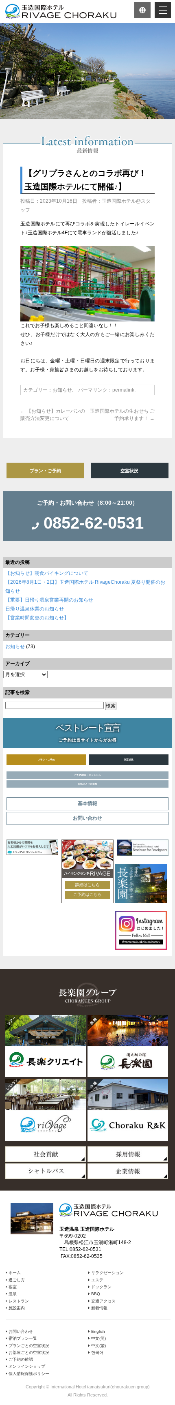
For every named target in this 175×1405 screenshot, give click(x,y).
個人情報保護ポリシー (28, 1373)
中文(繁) (98, 1345)
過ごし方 (16, 1280)
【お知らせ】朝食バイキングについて (46, 573)
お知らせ (62, 390)
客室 (12, 1287)
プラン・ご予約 (45, 470)
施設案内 (16, 1308)
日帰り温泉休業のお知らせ (34, 609)
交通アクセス (103, 1301)
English (97, 1331)
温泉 (12, 1293)
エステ (96, 1280)
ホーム (14, 1272)
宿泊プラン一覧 (22, 1338)
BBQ (95, 1293)
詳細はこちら (87, 884)
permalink (123, 390)
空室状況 (129, 470)
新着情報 (98, 1308)
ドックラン (101, 1287)
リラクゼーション (107, 1272)
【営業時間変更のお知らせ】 (37, 618)
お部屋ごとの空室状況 (28, 1352)
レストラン (18, 1301)
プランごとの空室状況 (28, 1345)
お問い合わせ (20, 1331)
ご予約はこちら (87, 894)
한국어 (96, 1352)
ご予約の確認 (20, 1359)
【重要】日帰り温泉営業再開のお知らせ (49, 600)
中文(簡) (98, 1338)
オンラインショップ (26, 1366)
